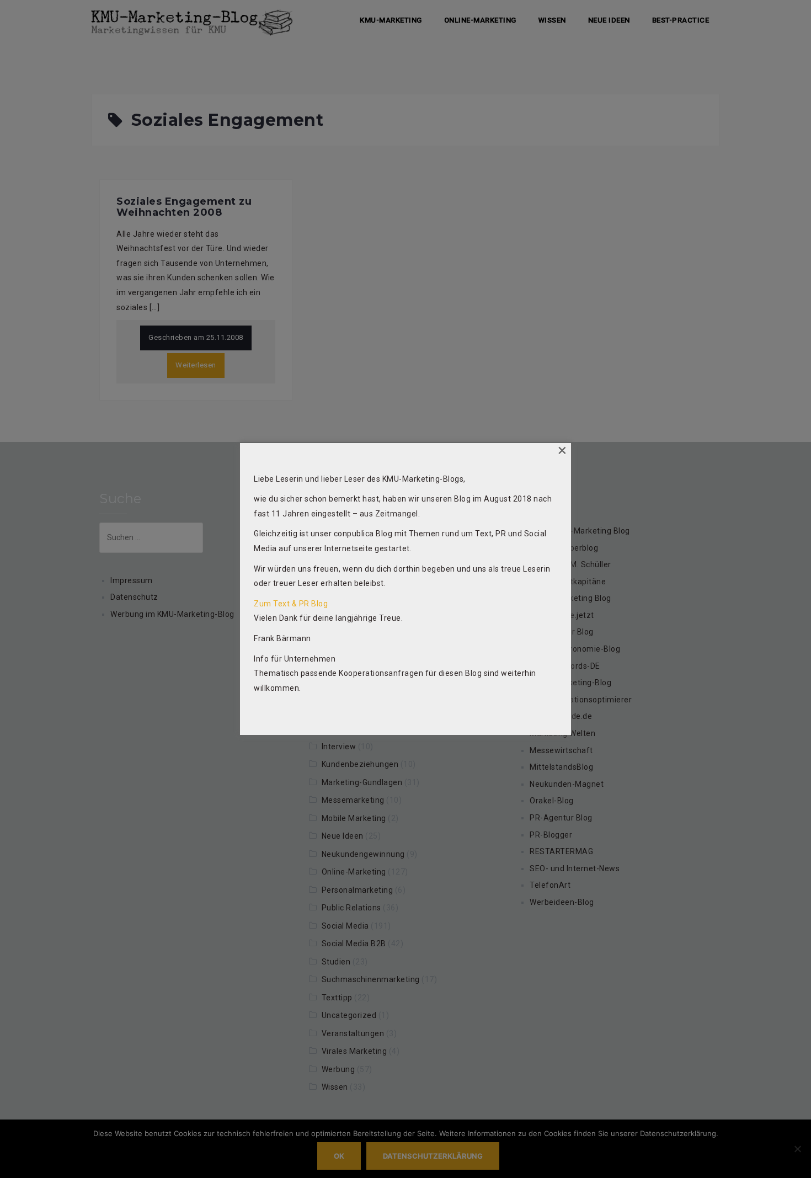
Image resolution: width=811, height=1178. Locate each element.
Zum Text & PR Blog (291, 603)
